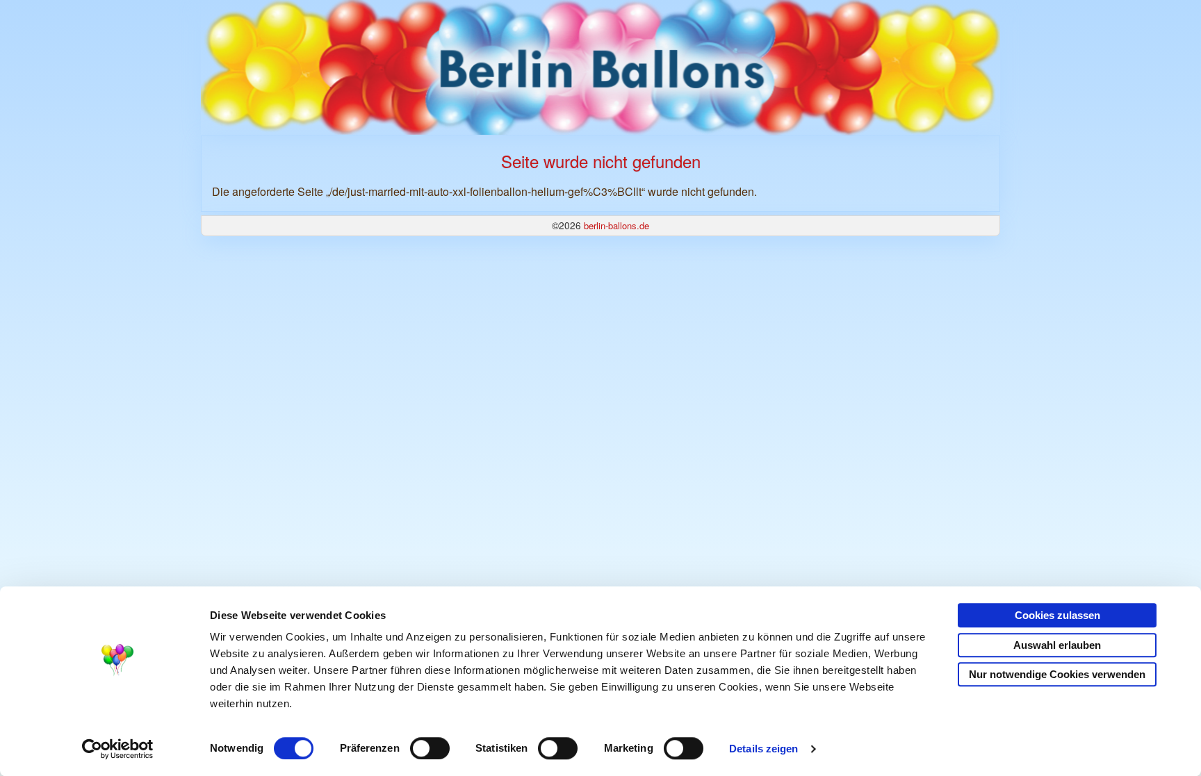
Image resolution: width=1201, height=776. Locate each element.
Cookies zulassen (1057, 615)
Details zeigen (763, 748)
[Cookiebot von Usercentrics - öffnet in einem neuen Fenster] (118, 748)
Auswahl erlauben (1057, 645)
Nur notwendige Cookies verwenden (1057, 674)
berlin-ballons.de (616, 225)
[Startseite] (600, 66)
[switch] (430, 748)
